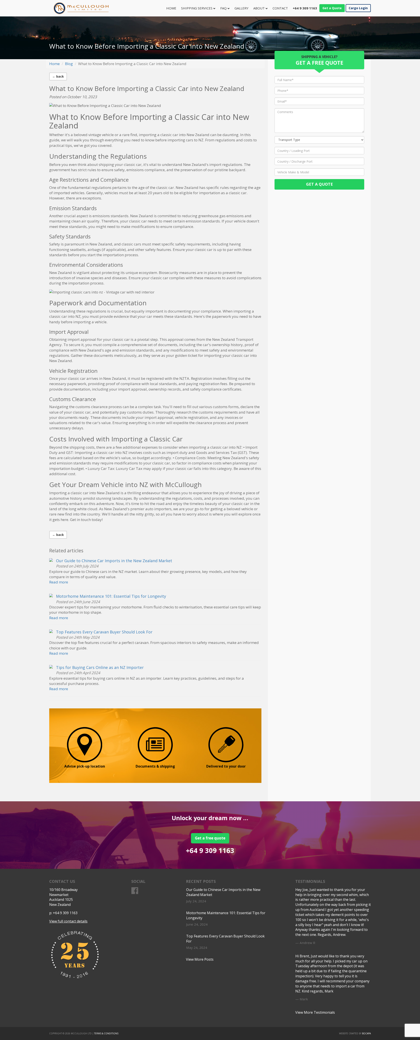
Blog (69, 63)
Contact (280, 8)
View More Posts (200, 959)
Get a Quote (332, 8)
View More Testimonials (315, 1012)
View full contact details (68, 921)
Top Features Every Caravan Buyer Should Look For (104, 632)
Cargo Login (358, 8)
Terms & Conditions (106, 1033)
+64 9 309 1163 (210, 850)
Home (172, 8)
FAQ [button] (224, 8)
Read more (58, 582)
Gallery (241, 8)
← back (58, 76)
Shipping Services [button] (197, 8)
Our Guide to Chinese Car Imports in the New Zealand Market (114, 560)
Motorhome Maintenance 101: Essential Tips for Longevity (111, 596)
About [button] (259, 8)
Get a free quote (210, 838)
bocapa (366, 1033)
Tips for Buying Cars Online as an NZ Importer (100, 667)
